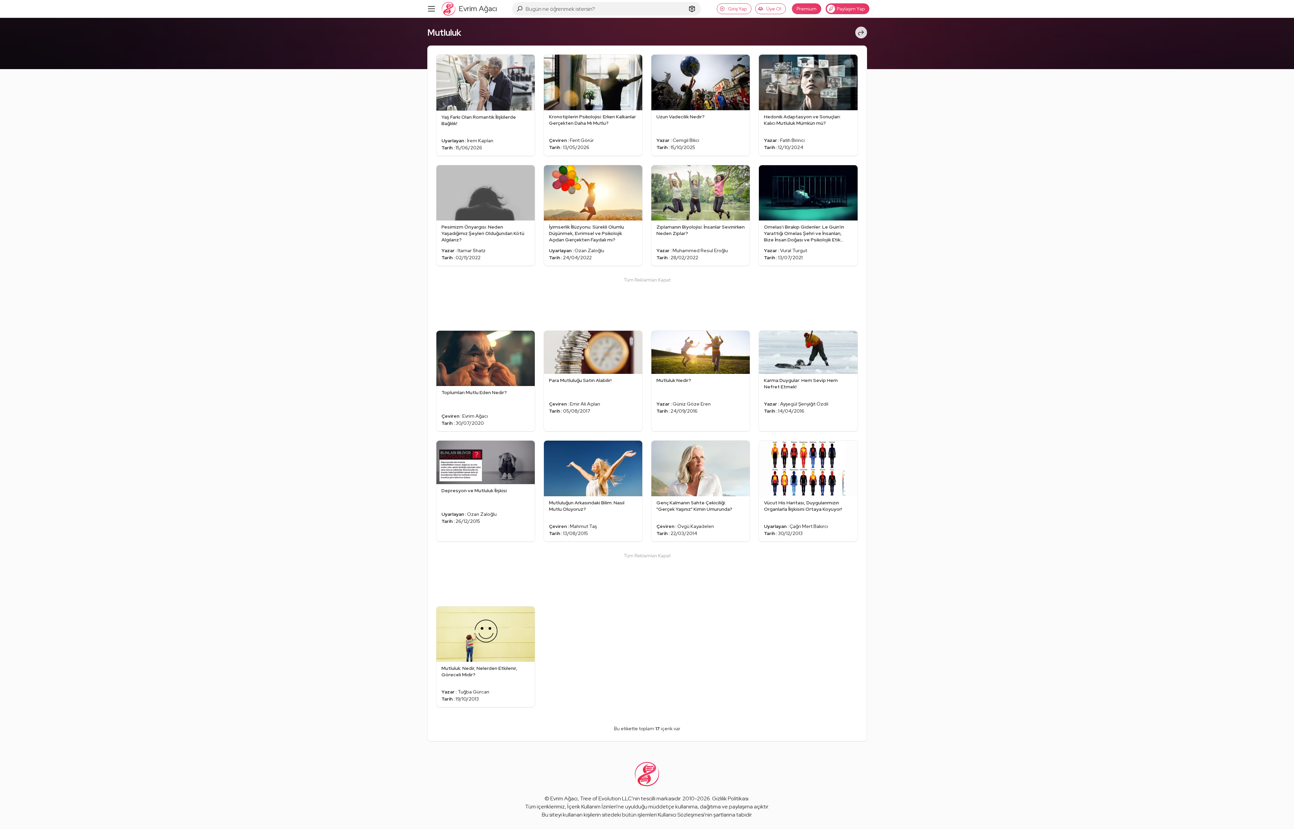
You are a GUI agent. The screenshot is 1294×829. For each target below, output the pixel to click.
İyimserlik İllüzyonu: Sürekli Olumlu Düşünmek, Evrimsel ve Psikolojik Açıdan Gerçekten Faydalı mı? (586, 233)
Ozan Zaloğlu (589, 250)
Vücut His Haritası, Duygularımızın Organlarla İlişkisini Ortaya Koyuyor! (803, 506)
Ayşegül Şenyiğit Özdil (804, 404)
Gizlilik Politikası (730, 798)
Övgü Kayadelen (695, 526)
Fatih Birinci (792, 140)
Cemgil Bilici (686, 140)
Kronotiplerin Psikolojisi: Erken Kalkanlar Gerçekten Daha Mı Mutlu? (592, 120)
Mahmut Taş (583, 526)
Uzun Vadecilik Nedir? (680, 117)
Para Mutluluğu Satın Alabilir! (580, 380)
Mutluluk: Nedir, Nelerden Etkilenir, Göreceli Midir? (479, 671)
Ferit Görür (582, 140)
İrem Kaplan (480, 141)
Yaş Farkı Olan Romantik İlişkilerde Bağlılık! (478, 120)
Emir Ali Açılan (585, 404)
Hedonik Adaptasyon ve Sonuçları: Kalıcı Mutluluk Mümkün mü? (802, 120)
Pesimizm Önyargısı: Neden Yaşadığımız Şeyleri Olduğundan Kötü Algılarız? (482, 233)
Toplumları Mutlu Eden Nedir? (474, 392)
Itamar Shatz (472, 250)
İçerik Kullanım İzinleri (592, 806)
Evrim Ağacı (475, 416)
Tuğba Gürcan (473, 692)
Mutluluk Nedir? (673, 380)
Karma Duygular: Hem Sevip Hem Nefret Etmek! (801, 383)
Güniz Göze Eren (692, 404)
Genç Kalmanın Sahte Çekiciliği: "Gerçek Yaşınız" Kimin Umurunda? (694, 506)
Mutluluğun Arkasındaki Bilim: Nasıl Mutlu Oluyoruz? (586, 506)
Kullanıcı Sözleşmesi (681, 814)
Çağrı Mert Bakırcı (809, 526)
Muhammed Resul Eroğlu (700, 250)
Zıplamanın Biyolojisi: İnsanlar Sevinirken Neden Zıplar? (700, 230)
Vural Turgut (793, 250)
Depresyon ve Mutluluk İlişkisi (474, 490)
